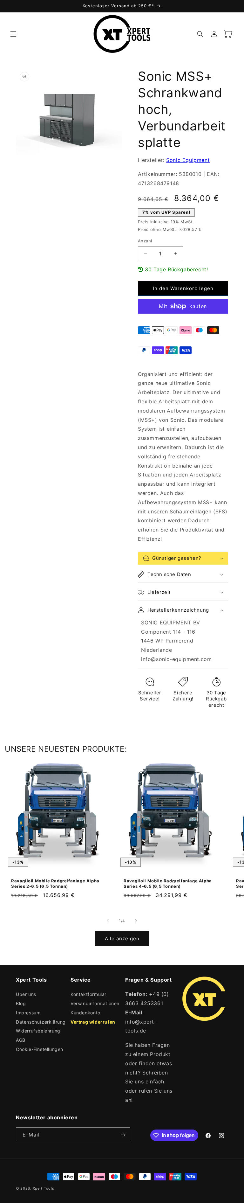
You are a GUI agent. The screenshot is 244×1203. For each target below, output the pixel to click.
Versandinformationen (95, 1003)
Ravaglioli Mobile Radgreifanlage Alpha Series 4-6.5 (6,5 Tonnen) (168, 883)
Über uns (26, 994)
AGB (20, 1040)
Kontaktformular (88, 994)
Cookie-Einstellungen (39, 1049)
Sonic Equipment (188, 160)
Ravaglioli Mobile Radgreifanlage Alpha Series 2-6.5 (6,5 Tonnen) (55, 883)
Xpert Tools (43, 1188)
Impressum (28, 1012)
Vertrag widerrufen (93, 1022)
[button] (13, 34)
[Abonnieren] (123, 1134)
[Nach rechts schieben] (136, 921)
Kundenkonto (85, 1012)
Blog (21, 1003)
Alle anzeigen (122, 938)
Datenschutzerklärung (41, 1022)
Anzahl (145, 240)
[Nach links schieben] (108, 921)
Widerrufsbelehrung (38, 1030)
